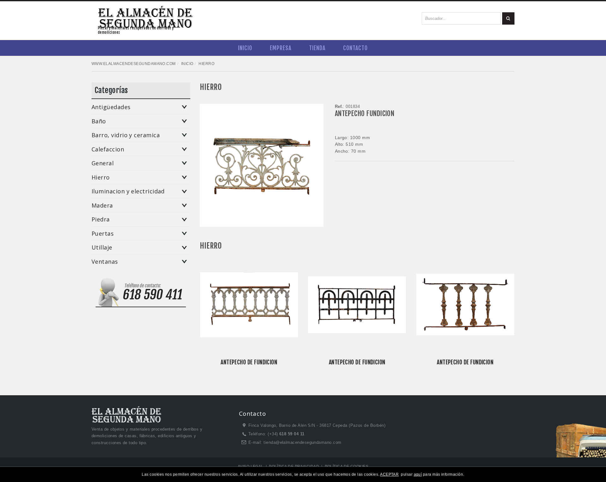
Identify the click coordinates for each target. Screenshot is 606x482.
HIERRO (211, 87)
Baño (99, 121)
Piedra (101, 219)
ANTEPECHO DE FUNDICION (249, 362)
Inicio (245, 47)
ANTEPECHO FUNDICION (365, 113)
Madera (102, 205)
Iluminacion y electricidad (128, 191)
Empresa (280, 47)
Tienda (317, 47)
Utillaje (102, 247)
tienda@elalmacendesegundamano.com (302, 442)
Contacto (355, 47)
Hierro (101, 177)
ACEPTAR (389, 474)
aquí (418, 474)
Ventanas (105, 261)
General (103, 163)
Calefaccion (108, 149)
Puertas (103, 233)
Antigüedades (111, 107)
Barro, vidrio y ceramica (126, 135)
